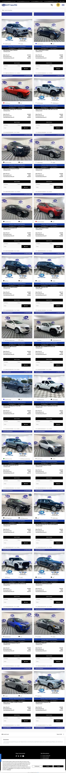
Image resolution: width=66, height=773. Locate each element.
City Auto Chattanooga (46, 755)
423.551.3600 (8, 1)
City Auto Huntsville (45, 757)
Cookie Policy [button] (10, 768)
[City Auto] (9, 5)
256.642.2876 (23, 1)
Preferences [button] (9, 769)
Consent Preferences (0, 757)
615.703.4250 (28, 75)
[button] (31, 30)
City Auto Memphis (39, 75)
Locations (62, 1)
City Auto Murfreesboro (8, 75)
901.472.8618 (37, 1)
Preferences (37, 766)
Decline (47, 766)
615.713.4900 (51, 1)
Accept (58, 766)
